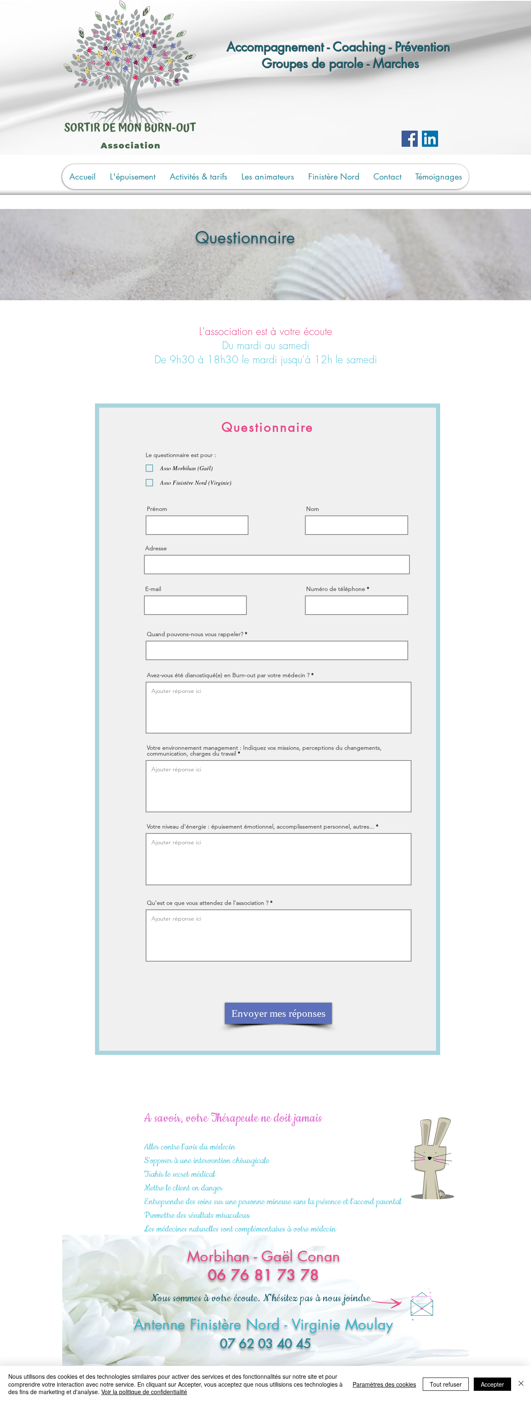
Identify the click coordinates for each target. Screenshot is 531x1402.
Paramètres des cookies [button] (384, 1384)
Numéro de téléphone (335, 589)
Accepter (492, 1384)
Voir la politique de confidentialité (144, 1391)
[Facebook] (410, 139)
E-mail (153, 589)
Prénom (157, 509)
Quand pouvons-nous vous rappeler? (195, 634)
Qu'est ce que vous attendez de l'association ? (207, 903)
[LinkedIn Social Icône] (430, 139)
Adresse (156, 548)
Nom (312, 509)
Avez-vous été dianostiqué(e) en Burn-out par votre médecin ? (228, 675)
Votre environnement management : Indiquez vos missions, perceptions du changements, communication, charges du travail (264, 750)
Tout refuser (446, 1384)
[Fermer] (521, 1384)
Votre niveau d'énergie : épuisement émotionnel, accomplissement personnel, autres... (260, 826)
